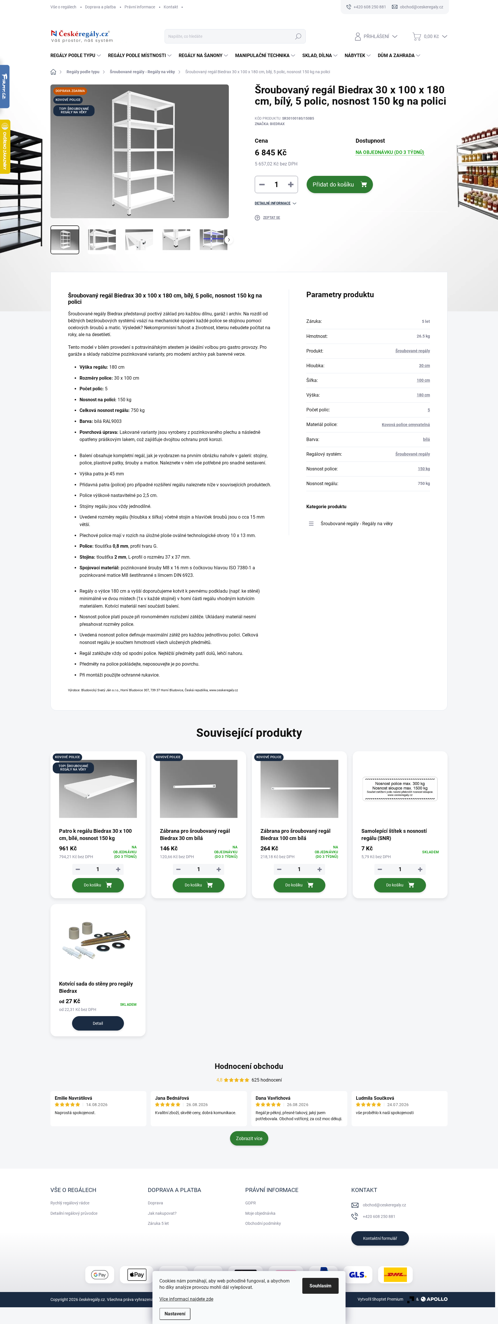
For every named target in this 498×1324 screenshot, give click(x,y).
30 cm (424, 365)
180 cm (423, 395)
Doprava (155, 1203)
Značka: (270, 124)
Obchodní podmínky (263, 1223)
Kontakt (171, 7)
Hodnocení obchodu (249, 1066)
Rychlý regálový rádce (69, 1203)
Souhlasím (320, 1286)
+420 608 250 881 (379, 1216)
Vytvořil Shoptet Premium (380, 1299)
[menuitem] (76, 55)
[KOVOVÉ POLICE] (199, 789)
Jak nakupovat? (162, 1213)
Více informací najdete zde (186, 1299)
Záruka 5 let (158, 1223)
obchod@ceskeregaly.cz (384, 1205)
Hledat (298, 36)
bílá (426, 439)
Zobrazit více (249, 1138)
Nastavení (175, 1314)
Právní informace (139, 7)
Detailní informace (272, 203)
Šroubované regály (412, 351)
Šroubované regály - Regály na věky (357, 523)
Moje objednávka (260, 1213)
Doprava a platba (100, 7)
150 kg (424, 468)
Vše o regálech (63, 7)
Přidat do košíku (333, 184)
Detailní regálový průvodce (73, 1213)
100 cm (423, 380)
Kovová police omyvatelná (406, 424)
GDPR (250, 1203)
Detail (98, 1023)
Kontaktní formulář (380, 1238)
